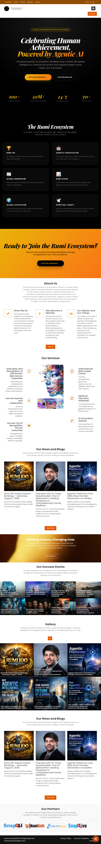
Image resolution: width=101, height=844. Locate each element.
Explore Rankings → (38, 77)
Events (16, 2)
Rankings (30, 2)
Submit (22, 2)
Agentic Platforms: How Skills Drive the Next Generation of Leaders (80, 496)
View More (50, 528)
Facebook (8, 2)
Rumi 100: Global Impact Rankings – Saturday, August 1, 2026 (17, 496)
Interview (92, 14)
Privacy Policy (66, 838)
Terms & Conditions (81, 838)
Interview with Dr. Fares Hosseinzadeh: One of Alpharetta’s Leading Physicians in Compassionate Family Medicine (48, 499)
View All (50, 347)
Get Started (50, 556)
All (50, 638)
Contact (37, 2)
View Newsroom (65, 77)
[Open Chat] (96, 839)
